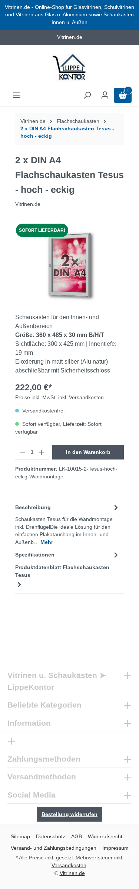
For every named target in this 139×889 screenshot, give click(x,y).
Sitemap (20, 836)
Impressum (115, 848)
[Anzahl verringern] (22, 452)
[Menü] (16, 95)
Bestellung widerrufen (69, 814)
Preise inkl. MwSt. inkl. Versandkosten (59, 397)
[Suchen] (87, 95)
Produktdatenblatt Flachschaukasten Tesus (62, 571)
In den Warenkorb (88, 452)
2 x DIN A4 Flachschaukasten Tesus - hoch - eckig (67, 132)
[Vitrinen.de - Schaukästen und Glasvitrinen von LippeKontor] (69, 68)
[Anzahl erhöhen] (42, 452)
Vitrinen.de (33, 121)
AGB (76, 836)
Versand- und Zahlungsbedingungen (53, 848)
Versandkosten (69, 865)
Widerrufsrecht (105, 836)
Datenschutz (50, 836)
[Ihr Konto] (105, 95)
